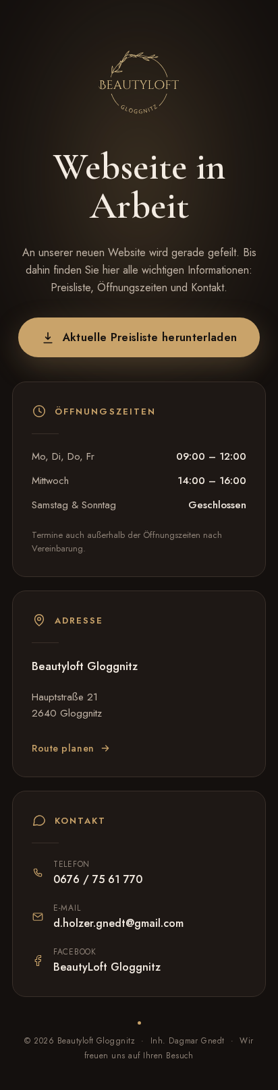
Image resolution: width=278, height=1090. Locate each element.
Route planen (63, 748)
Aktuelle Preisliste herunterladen (150, 337)
